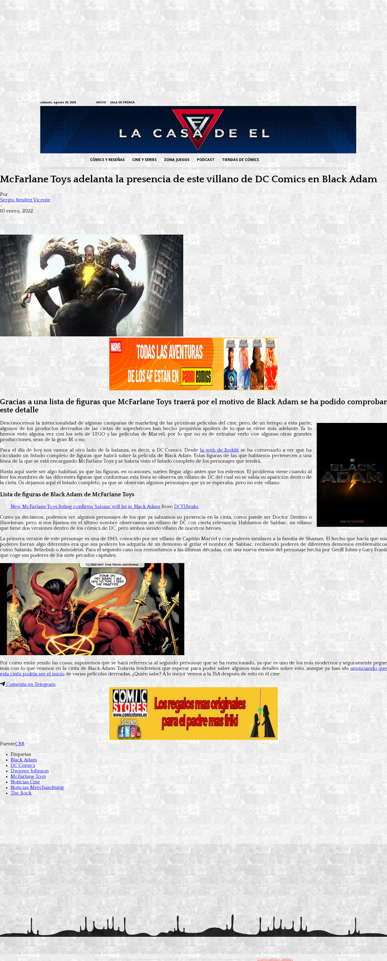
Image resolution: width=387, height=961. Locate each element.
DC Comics (23, 765)
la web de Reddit (219, 450)
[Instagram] (303, 102)
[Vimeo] (282, 102)
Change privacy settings (275, 959)
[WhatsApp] (65, 219)
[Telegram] (327, 102)
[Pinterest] (84, 219)
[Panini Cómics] (193, 389)
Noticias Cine (25, 782)
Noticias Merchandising (37, 787)
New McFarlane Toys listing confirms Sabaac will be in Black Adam (85, 506)
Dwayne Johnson (30, 771)
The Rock (21, 793)
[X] (336, 102)
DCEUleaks (186, 506)
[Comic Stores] (193, 738)
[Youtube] (344, 102)
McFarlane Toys (28, 776)
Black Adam (24, 760)
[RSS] (311, 102)
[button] (305, 159)
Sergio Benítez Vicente (25, 200)
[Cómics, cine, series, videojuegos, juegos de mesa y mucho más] (166, 129)
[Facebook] (295, 102)
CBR (19, 744)
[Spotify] (319, 102)
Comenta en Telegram (30, 684)
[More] (103, 219)
